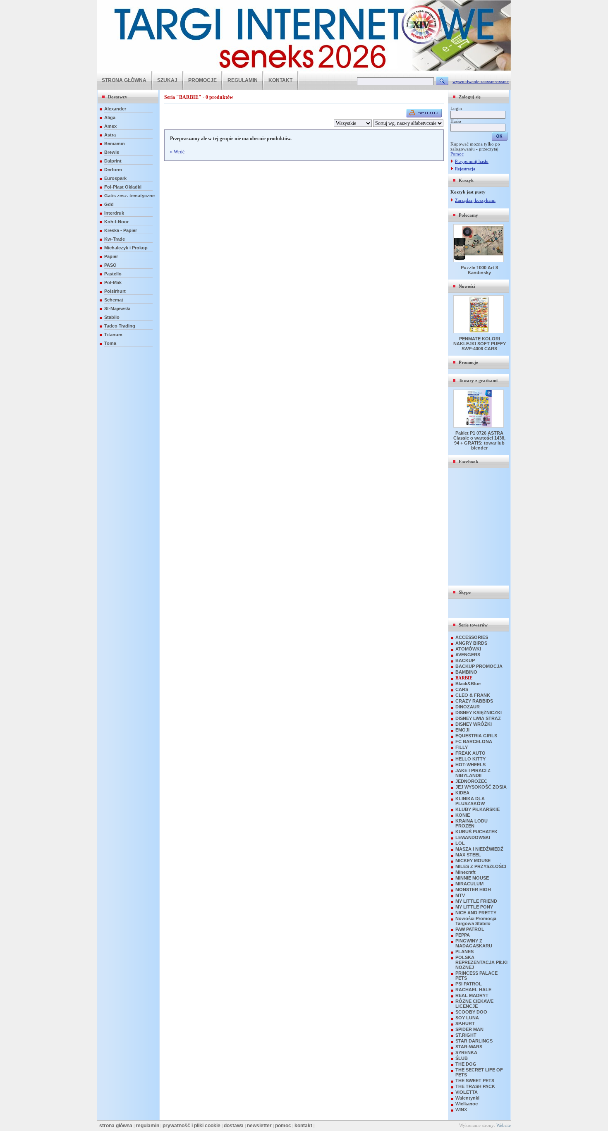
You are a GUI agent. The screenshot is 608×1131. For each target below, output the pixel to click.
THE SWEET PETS (474, 1080)
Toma (110, 343)
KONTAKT (280, 80)
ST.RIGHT (465, 1035)
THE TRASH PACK (475, 1086)
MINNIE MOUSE (472, 877)
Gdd (109, 204)
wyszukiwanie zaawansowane (480, 81)
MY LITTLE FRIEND (476, 901)
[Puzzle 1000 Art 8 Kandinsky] (479, 260)
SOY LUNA (467, 1017)
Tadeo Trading (119, 325)
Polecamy (468, 215)
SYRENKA (466, 1052)
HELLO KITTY (470, 758)
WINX (461, 1109)
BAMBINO (466, 672)
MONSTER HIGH (473, 889)
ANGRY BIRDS (471, 643)
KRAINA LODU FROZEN (471, 823)
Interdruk (114, 212)
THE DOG (465, 1064)
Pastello (113, 273)
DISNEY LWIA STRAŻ (478, 718)
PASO (110, 265)
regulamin (147, 1126)
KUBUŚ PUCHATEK (476, 831)
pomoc (283, 1126)
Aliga (109, 117)
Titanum (113, 334)
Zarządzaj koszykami (475, 200)
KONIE (462, 815)
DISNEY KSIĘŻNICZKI (478, 712)
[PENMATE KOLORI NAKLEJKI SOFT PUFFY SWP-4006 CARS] (479, 331)
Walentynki (467, 1097)
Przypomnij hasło (471, 161)
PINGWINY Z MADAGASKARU (473, 943)
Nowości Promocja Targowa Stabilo (475, 921)
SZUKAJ (167, 80)
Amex (110, 126)
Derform (113, 169)
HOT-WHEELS (470, 764)
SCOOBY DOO (471, 1011)
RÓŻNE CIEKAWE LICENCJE (474, 1004)
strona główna (115, 1126)
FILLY (461, 747)
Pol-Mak (113, 282)
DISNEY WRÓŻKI (473, 724)
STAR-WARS (468, 1046)
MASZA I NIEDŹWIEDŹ (479, 848)
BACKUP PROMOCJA (479, 666)
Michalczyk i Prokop (126, 247)
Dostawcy (117, 96)
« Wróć (177, 152)
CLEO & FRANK (472, 695)
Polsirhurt (115, 291)
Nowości (467, 286)
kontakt (303, 1126)
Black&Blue (468, 683)
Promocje (468, 362)
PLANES (464, 951)
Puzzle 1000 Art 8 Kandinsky (479, 270)
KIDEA (462, 792)
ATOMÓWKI (468, 648)
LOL (460, 843)
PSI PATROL (468, 983)
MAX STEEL (468, 854)
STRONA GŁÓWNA (124, 80)
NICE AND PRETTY (475, 912)
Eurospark (115, 178)
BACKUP (465, 660)
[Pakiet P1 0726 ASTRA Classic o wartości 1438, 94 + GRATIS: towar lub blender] (479, 425)
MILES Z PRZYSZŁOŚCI (480, 866)
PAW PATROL (469, 929)
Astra (110, 134)
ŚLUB (461, 1058)
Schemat (113, 299)
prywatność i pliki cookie (191, 1126)
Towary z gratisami (478, 380)
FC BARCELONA (473, 741)
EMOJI (462, 729)
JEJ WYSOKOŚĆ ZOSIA (481, 786)
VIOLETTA (466, 1092)
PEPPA (462, 935)
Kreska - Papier (120, 230)
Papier (111, 256)
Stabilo (112, 317)
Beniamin (114, 143)
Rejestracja (465, 168)
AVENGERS (467, 654)
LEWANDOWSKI (472, 837)
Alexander (115, 108)
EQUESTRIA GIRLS (476, 735)
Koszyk (466, 180)
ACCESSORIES (471, 637)
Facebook (468, 461)
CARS (461, 689)
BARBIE (463, 677)
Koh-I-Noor (116, 221)
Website (503, 1125)
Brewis (111, 152)
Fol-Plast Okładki (122, 186)
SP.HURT (465, 1023)
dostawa (234, 1126)
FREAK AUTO (470, 753)
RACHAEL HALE (473, 989)
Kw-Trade (114, 239)
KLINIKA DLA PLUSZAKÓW (470, 801)
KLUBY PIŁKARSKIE (477, 809)
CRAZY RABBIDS (474, 700)
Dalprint (113, 160)
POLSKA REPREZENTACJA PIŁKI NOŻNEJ (481, 962)
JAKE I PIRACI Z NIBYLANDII (473, 773)
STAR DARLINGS (474, 1040)
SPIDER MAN (469, 1029)
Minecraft (465, 872)
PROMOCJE (202, 80)
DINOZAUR (467, 706)
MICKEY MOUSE (473, 860)
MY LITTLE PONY (474, 906)
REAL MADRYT (471, 995)
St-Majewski (117, 308)
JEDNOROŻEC (471, 781)
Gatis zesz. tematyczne (129, 195)
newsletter (259, 1126)
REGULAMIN (242, 80)
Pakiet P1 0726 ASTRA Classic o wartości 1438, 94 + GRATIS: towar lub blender (479, 440)
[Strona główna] (304, 69)
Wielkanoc (466, 1103)
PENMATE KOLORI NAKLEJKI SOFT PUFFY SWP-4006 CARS (479, 343)
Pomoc (457, 153)
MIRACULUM (469, 883)
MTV (460, 895)
